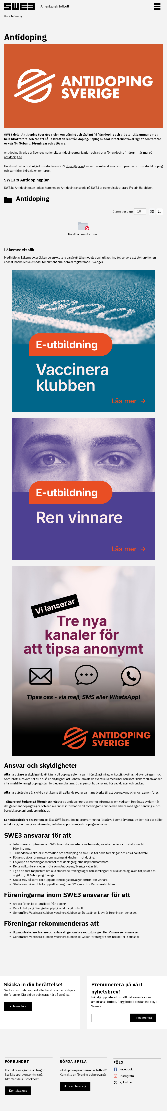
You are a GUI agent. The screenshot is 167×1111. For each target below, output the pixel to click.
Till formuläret (18, 1006)
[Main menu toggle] (157, 6)
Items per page (123, 211)
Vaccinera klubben (103, 884)
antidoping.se (13, 157)
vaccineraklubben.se (67, 913)
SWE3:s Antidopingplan (26, 180)
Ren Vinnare (100, 880)
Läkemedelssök (19, 249)
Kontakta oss (18, 1091)
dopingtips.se (75, 166)
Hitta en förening (75, 1086)
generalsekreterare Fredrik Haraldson (128, 188)
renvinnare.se (129, 932)
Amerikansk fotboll (55, 6)
